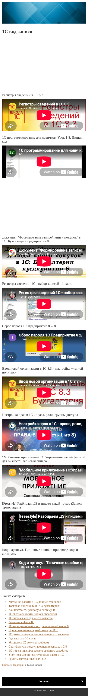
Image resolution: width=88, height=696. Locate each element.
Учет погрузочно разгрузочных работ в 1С (36, 654)
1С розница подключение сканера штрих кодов (39, 634)
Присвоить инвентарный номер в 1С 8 (33, 630)
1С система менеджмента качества (31, 618)
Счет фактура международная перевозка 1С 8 (38, 646)
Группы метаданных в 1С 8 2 (27, 658)
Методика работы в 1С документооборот (35, 601)
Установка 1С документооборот (29, 642)
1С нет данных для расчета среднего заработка (38, 650)
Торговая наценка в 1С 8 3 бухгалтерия (34, 606)
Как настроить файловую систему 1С (32, 610)
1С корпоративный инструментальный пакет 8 (39, 626)
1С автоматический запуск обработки (33, 614)
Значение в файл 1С (21, 622)
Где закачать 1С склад (22, 638)
